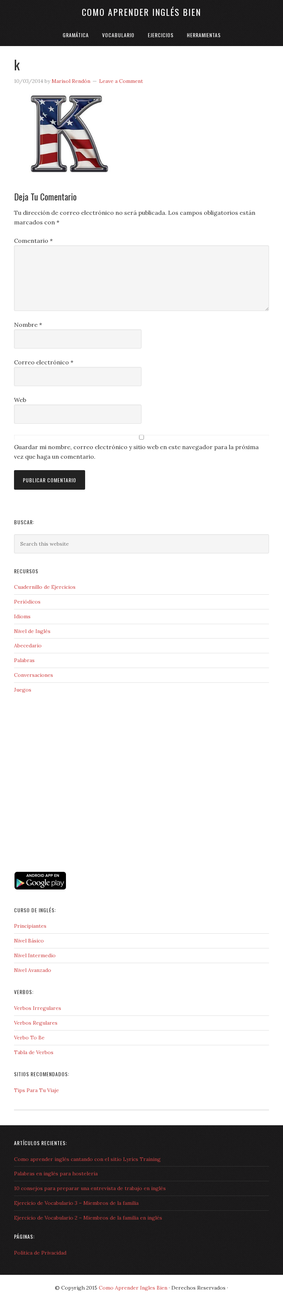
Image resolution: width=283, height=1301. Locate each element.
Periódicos (27, 601)
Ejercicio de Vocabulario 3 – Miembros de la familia (76, 1203)
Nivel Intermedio (35, 955)
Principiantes (30, 926)
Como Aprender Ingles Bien (133, 1287)
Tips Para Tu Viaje (36, 1090)
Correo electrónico (43, 362)
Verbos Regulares (35, 1023)
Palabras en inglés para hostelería (56, 1173)
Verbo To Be (29, 1037)
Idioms (22, 616)
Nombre (28, 324)
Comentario (33, 240)
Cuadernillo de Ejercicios (45, 587)
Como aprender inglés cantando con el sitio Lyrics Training (87, 1159)
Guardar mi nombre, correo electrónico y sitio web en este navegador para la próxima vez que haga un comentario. (136, 451)
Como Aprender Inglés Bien (141, 11)
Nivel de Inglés (32, 631)
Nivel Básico (29, 940)
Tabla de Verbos (33, 1052)
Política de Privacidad (40, 1252)
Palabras (24, 660)
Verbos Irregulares (37, 1008)
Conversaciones (33, 675)
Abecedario (28, 645)
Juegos (22, 689)
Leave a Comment (121, 81)
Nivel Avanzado (32, 970)
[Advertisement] (51, 837)
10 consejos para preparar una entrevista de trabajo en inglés (90, 1188)
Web (20, 399)
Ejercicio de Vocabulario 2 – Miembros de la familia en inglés (88, 1217)
